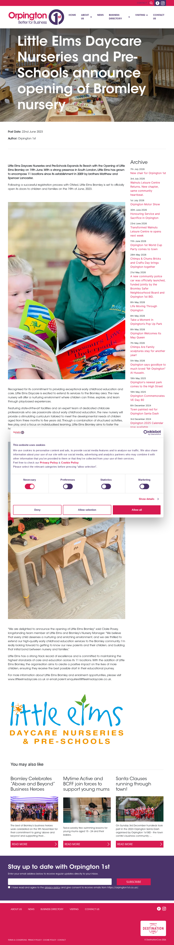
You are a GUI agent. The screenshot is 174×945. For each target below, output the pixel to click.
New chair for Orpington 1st (148, 173)
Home (72, 15)
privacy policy (52, 888)
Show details (146, 498)
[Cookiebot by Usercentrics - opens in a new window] (146, 432)
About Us (85, 17)
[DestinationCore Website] (153, 928)
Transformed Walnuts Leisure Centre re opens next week (145, 231)
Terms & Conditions (17, 940)
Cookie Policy (70, 462)
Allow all (137, 509)
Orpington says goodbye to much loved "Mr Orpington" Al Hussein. (148, 368)
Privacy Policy (49, 462)
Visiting (140, 15)
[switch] (68, 486)
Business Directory (115, 17)
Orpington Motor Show (145, 204)
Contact (142, 3)
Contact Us (158, 17)
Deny (37, 509)
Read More (19, 844)
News (100, 15)
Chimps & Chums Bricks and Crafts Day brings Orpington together (145, 262)
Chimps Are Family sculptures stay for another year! (147, 351)
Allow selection (87, 509)
